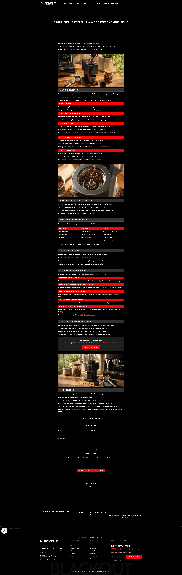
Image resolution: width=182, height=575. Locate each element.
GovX (91, 558)
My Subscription (73, 551)
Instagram (76, 409)
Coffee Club (93, 548)
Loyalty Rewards (94, 551)
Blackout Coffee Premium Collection (83, 133)
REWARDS (106, 3)
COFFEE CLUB (86, 3)
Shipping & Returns (74, 548)
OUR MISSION (115, 3)
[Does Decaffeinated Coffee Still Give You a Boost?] (57, 500)
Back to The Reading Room (92, 470)
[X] (51, 560)
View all (91, 486)
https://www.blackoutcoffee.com (15, 528)
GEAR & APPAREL (74, 3)
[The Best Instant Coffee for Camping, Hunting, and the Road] (125, 502)
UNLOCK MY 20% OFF (134, 556)
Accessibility (97, 568)
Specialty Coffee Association (86, 315)
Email (93, 430)
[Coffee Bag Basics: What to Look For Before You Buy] (91, 500)
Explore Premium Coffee (91, 347)
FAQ (70, 545)
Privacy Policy (97, 457)
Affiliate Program (94, 556)
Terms (91, 568)
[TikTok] (54, 560)
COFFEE (64, 3)
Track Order (72, 553)
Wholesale (93, 553)
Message (61, 438)
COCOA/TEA (96, 3)
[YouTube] (47, 560)
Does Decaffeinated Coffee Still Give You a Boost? (57, 511)
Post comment (91, 453)
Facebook (84, 409)
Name (60, 430)
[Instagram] (40, 560)
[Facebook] (44, 560)
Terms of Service (107, 457)
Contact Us (72, 556)
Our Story (92, 545)
